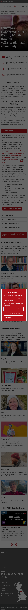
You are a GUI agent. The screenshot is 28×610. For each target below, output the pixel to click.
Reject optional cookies (13, 313)
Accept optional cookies (13, 309)
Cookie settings (7, 317)
